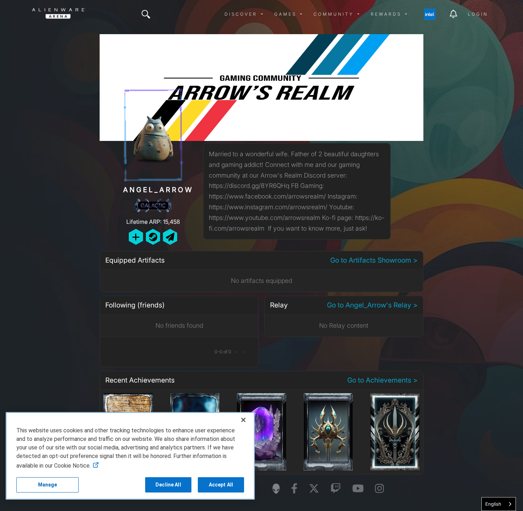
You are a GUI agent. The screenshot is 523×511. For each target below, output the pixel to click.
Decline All (168, 485)
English (493, 504)
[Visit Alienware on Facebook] (294, 489)
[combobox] (498, 504)
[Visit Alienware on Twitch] (336, 489)
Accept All (221, 485)
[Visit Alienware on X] (314, 489)
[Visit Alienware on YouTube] (358, 489)
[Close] (243, 420)
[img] (146, 14)
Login (478, 14)
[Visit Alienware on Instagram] (379, 489)
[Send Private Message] (170, 237)
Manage (47, 485)
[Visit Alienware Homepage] (276, 489)
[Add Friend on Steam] (153, 237)
